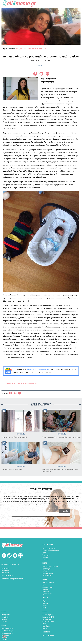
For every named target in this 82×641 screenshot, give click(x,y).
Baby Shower (46, 626)
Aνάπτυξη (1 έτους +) (48, 583)
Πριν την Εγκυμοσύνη (48, 548)
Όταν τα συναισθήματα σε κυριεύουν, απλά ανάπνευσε (61, 437)
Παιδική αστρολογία (7, 633)
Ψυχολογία (45, 555)
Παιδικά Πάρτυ (46, 619)
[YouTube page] (14, 556)
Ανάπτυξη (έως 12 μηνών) (50, 566)
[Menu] (78, 2)
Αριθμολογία (5, 635)
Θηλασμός (45, 571)
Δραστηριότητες (47, 575)
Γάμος (44, 624)
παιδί (18, 383)
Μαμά (44, 601)
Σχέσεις (44, 605)
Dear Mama (11, 48)
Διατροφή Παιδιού (47, 587)
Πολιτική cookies (7, 575)
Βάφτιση (44, 628)
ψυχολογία (33, 383)
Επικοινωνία (5, 568)
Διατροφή (45, 557)
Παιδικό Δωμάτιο (47, 615)
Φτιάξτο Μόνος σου (48, 621)
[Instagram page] (20, 556)
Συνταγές (4, 619)
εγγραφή (65, 511)
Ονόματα (4, 638)
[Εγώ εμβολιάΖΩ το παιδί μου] (21, 453)
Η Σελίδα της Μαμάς (7, 631)
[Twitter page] (9, 556)
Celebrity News (6, 617)
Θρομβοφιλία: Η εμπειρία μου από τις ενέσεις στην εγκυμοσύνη (60, 470)
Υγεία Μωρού (46, 569)
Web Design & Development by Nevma (12, 579)
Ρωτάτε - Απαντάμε (48, 635)
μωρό (14, 383)
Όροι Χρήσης (5, 573)
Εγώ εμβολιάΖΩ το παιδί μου (12, 470)
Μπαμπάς (45, 603)
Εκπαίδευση (45, 592)
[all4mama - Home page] (19, 4)
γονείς (9, 383)
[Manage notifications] (4, 636)
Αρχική (5, 48)
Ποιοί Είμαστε (6, 570)
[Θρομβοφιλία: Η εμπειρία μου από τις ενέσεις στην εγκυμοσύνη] (61, 453)
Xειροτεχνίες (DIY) (48, 617)
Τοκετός (45, 559)
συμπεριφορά (25, 383)
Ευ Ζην (44, 608)
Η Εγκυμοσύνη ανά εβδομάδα (50, 550)
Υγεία (44, 553)
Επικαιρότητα (6, 615)
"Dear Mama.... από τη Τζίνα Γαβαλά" (14, 437)
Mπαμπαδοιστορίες (7, 629)
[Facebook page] (4, 556)
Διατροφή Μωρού (47, 573)
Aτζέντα (4, 621)
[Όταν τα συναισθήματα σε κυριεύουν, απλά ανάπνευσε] (61, 421)
